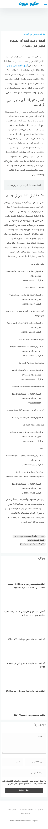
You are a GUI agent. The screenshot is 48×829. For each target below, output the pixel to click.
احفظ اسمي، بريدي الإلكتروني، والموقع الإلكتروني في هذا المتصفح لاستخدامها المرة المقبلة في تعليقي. (24, 782)
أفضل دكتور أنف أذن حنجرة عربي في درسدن (28, 536)
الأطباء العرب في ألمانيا (33, 34)
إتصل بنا (40, 809)
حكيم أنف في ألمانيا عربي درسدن (32, 544)
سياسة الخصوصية (26, 809)
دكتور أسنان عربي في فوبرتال (27, 20)
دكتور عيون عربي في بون (41, 21)
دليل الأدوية (25, 813)
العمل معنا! (12, 809)
